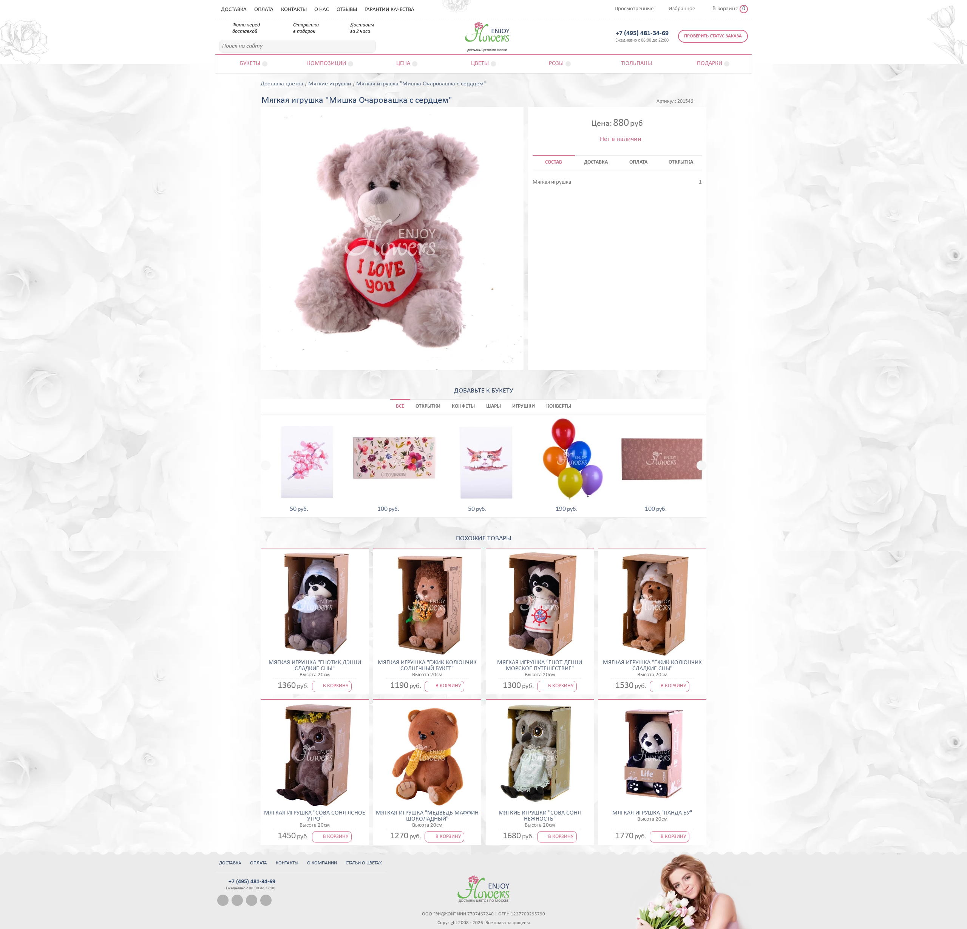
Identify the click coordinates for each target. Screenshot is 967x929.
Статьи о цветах (364, 863)
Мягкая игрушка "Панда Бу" (652, 813)
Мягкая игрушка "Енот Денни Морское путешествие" (539, 666)
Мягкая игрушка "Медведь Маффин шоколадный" (427, 816)
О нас (321, 9)
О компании (322, 863)
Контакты (294, 9)
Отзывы (347, 9)
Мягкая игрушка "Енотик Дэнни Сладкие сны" (315, 666)
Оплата (263, 9)
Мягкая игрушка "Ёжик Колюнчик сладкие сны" (652, 666)
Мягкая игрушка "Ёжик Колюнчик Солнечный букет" (427, 666)
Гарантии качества (389, 9)
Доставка (234, 9)
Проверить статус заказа (713, 36)
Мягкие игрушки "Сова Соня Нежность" (540, 816)
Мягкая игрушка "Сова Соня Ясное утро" (314, 816)
